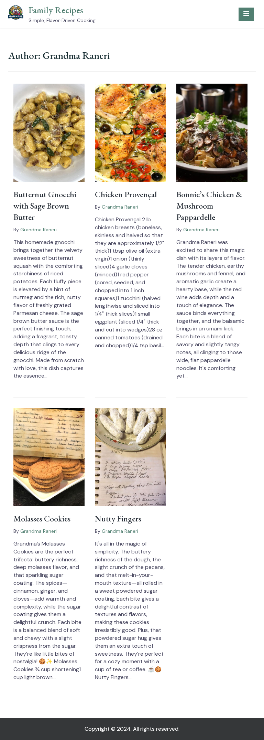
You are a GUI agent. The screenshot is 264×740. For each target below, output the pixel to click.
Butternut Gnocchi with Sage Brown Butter (44, 205)
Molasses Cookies (41, 518)
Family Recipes (56, 10)
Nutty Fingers (118, 518)
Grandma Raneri (38, 229)
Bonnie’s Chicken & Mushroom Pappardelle (209, 205)
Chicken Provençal (126, 194)
